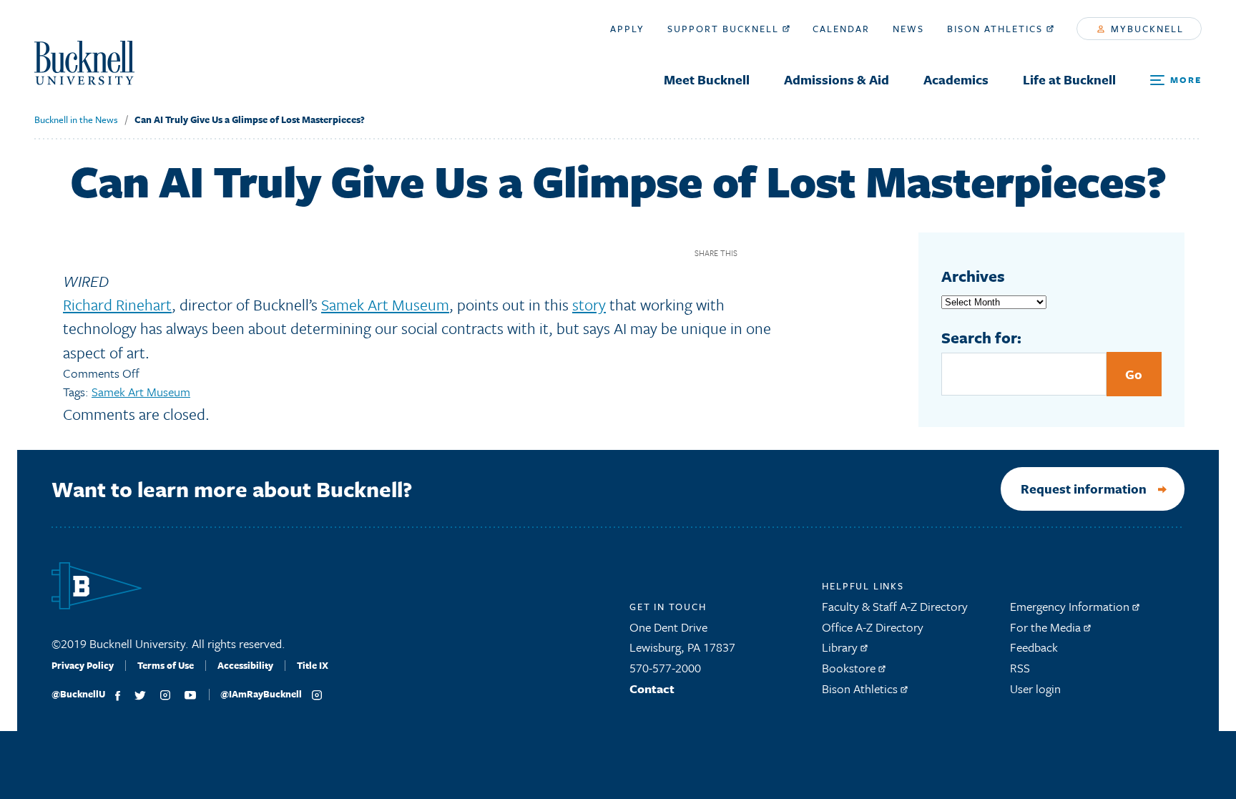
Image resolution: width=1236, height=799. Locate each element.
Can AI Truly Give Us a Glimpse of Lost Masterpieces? (249, 119)
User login (1035, 688)
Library (841, 647)
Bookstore (850, 668)
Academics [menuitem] (956, 79)
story (589, 304)
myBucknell (1145, 28)
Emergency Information (1071, 606)
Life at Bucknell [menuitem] (1069, 79)
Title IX (312, 665)
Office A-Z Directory (872, 627)
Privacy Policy (83, 665)
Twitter (779, 253)
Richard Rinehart (117, 304)
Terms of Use (165, 665)
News (908, 29)
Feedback (1034, 647)
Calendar (841, 29)
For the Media (1047, 627)
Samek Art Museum (385, 304)
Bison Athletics (996, 29)
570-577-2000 (665, 668)
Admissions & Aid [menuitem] (836, 79)
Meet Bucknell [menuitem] (707, 79)
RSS (1020, 668)
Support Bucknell (725, 29)
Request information (1084, 488)
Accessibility (245, 665)
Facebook (753, 253)
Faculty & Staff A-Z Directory (895, 606)
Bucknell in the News (76, 119)
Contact (652, 688)
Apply (627, 29)
